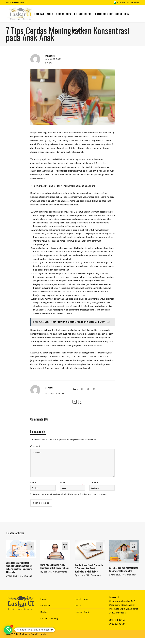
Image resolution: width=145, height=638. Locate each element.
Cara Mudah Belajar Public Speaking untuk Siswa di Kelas (54, 566)
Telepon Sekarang (132, 2)
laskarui (13, 575)
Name (33, 482)
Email (62, 482)
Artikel (78, 605)
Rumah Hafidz (82, 598)
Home (43, 598)
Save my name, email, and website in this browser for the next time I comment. (70, 494)
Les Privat (45, 605)
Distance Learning (49, 618)
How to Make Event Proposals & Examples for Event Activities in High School (89, 568)
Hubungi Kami (82, 611)
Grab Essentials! (39, 634)
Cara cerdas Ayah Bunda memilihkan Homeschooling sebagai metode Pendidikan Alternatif (19, 567)
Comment (35, 446)
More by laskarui (52, 393)
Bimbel (43, 611)
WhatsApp (121, 2)
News (49, 62)
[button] (8, 630)
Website (93, 482)
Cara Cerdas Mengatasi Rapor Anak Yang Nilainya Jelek (123, 569)
